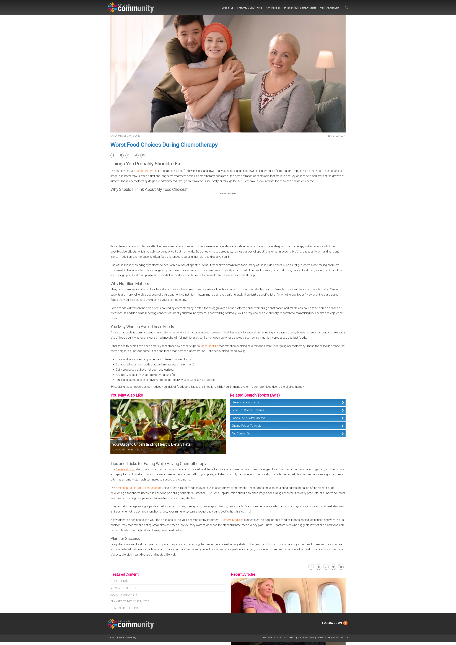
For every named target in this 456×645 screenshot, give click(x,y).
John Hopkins (209, 346)
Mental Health (329, 7)
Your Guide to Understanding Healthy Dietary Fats (151, 444)
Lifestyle (228, 7)
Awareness (273, 7)
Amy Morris (119, 449)
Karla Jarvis (117, 136)
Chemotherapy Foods (245, 402)
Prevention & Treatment (300, 7)
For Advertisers (306, 638)
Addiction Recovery (123, 594)
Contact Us (280, 638)
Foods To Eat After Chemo (248, 418)
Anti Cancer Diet (241, 433)
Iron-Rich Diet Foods (124, 608)
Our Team (267, 638)
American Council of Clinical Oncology (139, 488)
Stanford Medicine (232, 520)
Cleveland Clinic (125, 469)
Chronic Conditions (249, 7)
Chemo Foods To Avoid (246, 425)
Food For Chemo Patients (248, 410)
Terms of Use (323, 638)
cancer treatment (146, 170)
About (292, 638)
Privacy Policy (340, 638)
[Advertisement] (228, 220)
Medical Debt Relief (123, 588)
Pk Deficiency (119, 581)
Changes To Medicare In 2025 (129, 601)
